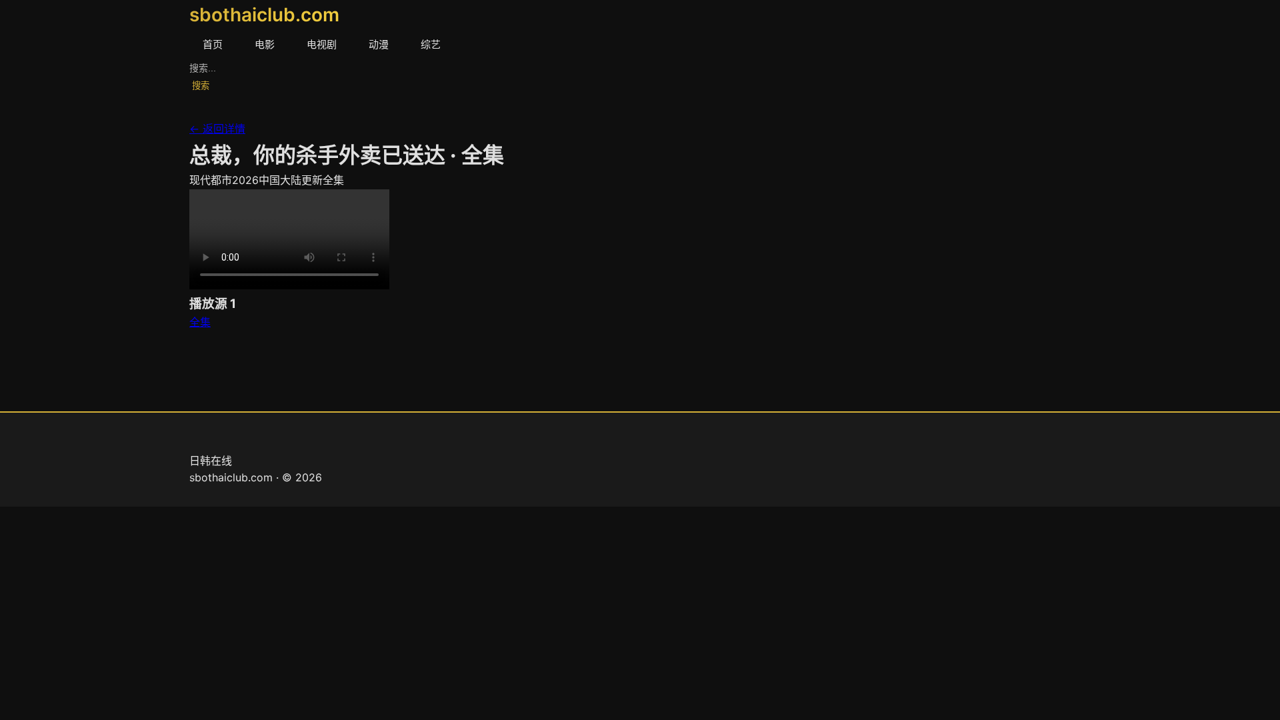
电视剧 (322, 44)
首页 (213, 44)
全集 (200, 322)
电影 (265, 44)
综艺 (431, 44)
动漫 (379, 44)
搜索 (200, 86)
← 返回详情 (217, 128)
